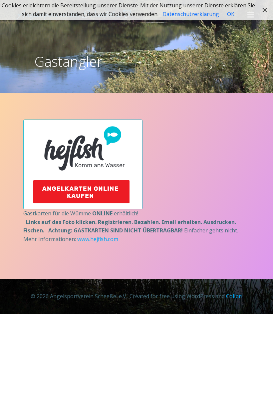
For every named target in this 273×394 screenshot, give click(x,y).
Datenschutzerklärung (190, 14)
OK (230, 14)
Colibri (234, 296)
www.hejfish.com (97, 239)
